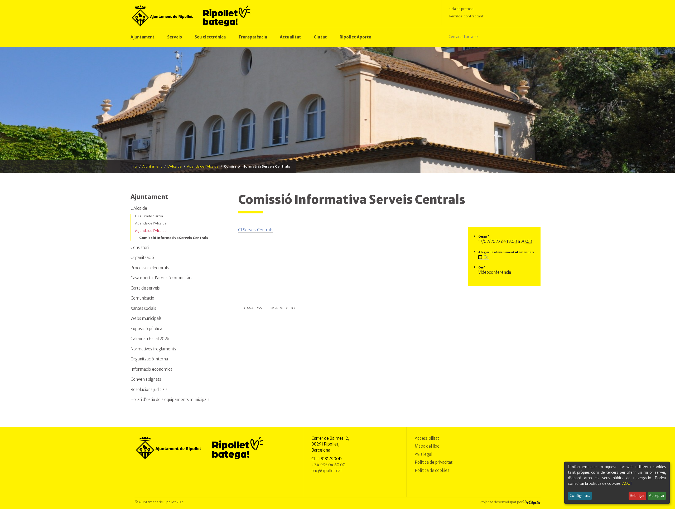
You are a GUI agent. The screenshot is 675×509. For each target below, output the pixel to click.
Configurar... (580, 495)
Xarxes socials (143, 308)
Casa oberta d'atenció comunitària (162, 277)
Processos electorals (150, 267)
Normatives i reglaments (153, 348)
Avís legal (423, 454)
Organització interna (149, 358)
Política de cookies (432, 470)
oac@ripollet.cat (326, 470)
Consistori (140, 247)
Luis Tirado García (149, 216)
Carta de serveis (145, 288)
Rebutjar (637, 495)
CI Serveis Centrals (255, 229)
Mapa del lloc (427, 446)
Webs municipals (146, 318)
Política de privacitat (433, 462)
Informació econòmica (151, 369)
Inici (134, 166)
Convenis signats (146, 379)
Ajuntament (152, 166)
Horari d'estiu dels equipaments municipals (170, 399)
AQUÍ (627, 483)
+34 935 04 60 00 (328, 464)
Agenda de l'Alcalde (203, 166)
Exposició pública (146, 328)
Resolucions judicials (149, 389)
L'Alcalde (174, 166)
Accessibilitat (427, 438)
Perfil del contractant (466, 16)
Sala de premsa (461, 9)
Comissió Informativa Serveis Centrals (173, 238)
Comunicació (142, 298)
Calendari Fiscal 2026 (150, 338)
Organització (142, 257)
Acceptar (656, 495)
